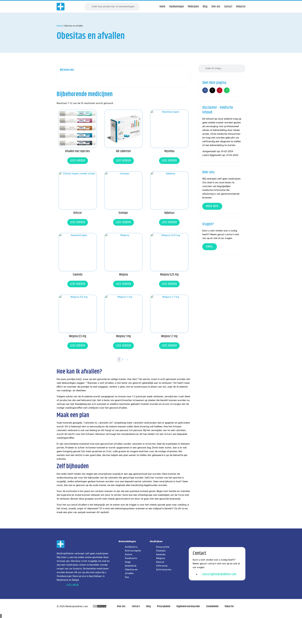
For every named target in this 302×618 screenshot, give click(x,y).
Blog (205, 6)
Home (162, 6)
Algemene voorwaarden (188, 606)
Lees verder (77, 160)
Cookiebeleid (212, 606)
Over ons (215, 6)
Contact (228, 6)
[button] (186, 70)
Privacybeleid (163, 606)
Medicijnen (193, 6)
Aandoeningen (176, 6)
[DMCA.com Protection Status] (99, 607)
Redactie (240, 6)
